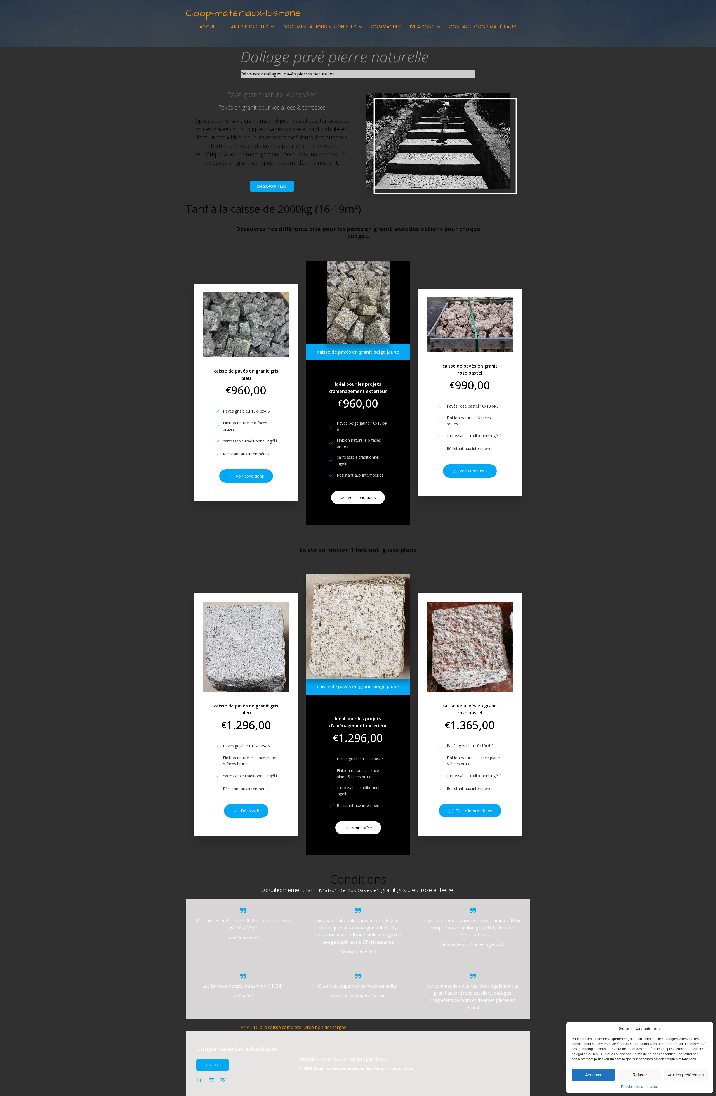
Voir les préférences (686, 1075)
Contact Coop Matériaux (483, 26)
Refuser (639, 1075)
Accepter (593, 1075)
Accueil (209, 26)
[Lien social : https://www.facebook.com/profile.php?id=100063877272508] (202, 1080)
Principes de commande (639, 1087)
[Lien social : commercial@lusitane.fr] (213, 1080)
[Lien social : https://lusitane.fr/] (225, 1080)
